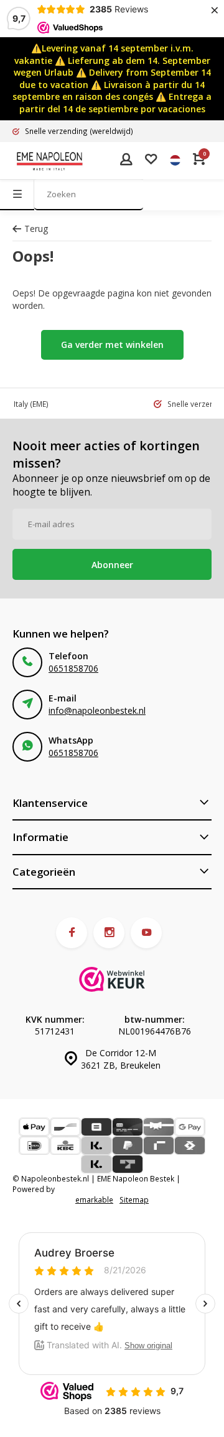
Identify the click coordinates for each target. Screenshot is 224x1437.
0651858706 (73, 668)
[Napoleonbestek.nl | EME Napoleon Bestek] (49, 160)
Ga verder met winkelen (112, 344)
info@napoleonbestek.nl (97, 710)
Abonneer (112, 565)
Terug (36, 228)
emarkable (94, 1199)
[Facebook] (71, 932)
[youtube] (146, 932)
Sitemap (134, 1199)
